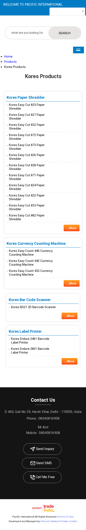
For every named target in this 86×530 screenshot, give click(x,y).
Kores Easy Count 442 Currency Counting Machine (31, 262)
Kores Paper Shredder (26, 97)
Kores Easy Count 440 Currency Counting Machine (31, 252)
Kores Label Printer (25, 331)
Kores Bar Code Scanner (30, 300)
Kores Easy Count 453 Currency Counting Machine (31, 272)
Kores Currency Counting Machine (36, 243)
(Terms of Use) (65, 516)
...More (71, 228)
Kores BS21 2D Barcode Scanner (33, 307)
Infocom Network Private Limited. (58, 521)
